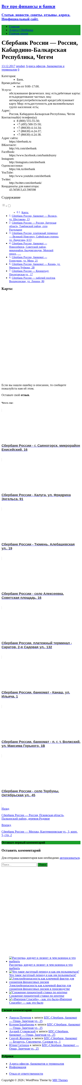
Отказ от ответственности (26, 1073)
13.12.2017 (8, 66)
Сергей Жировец (20, 1038)
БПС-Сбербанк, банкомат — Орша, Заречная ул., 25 (39, 1033)
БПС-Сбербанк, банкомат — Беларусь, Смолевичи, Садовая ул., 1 (43, 1040)
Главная (14, 26)
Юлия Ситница (19, 1045)
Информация (17, 1067)
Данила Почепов (20, 1017)
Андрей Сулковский (22, 1031)
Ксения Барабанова (21, 1024)
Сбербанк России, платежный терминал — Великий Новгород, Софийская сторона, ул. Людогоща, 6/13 (34, 236)
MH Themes (60, 1080)
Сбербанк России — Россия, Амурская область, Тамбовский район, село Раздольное (32, 226)
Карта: (25, 212)
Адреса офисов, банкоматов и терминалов (36, 1063)
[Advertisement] (41, 910)
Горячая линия (18, 33)
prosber (20, 66)
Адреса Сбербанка (21, 30)
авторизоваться (70, 857)
